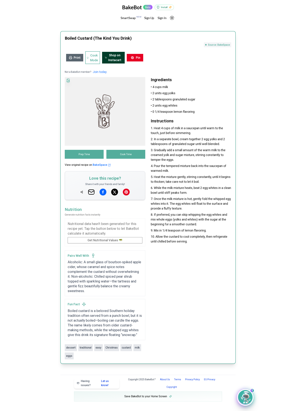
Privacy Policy (192, 379)
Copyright (171, 387)
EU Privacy (209, 379)
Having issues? (95, 383)
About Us (165, 379)
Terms (177, 379)
